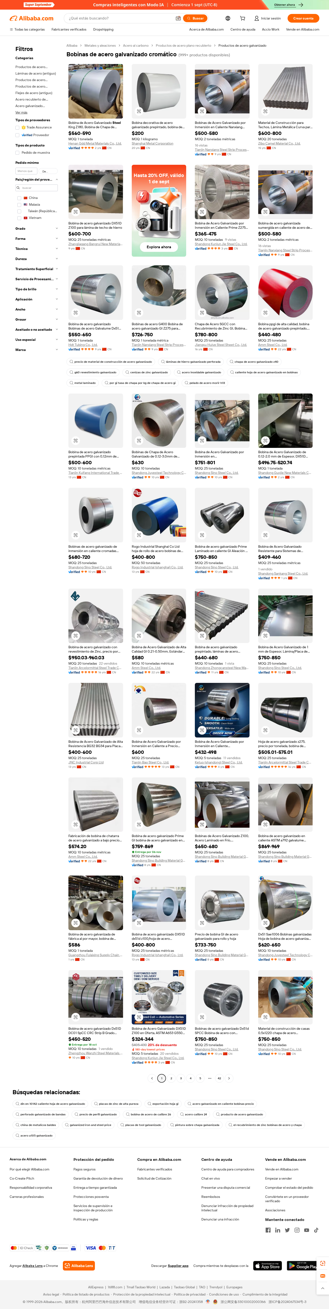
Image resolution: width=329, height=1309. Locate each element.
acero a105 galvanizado (36, 1135)
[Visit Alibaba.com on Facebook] (268, 1230)
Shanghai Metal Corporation (152, 143)
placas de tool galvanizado (143, 1125)
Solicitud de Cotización (154, 1178)
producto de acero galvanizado (242, 1114)
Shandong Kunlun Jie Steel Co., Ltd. (221, 244)
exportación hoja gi (165, 1104)
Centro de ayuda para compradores (227, 1169)
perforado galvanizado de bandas (43, 1114)
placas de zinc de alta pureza (118, 1104)
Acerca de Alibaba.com (28, 1159)
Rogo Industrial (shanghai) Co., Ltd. (157, 567)
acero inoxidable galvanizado (201, 372)
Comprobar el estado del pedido (289, 1187)
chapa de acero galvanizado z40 (256, 361)
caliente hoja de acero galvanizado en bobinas (266, 372)
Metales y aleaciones (100, 45)
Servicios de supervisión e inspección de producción (93, 1208)
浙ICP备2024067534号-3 (287, 1302)
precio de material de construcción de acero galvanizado (113, 361)
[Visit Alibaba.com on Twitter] (287, 1230)
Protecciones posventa (91, 1197)
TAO (202, 1287)
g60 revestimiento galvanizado (95, 372)
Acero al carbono (136, 45)
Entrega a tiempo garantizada (95, 1187)
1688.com (115, 1287)
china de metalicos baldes (38, 1125)
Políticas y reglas (85, 1219)
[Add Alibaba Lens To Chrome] (79, 1266)
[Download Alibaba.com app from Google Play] (303, 1266)
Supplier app (178, 1266)
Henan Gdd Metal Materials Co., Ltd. (95, 143)
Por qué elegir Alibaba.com (29, 1169)
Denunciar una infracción (220, 1219)
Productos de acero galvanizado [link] (242, 45)
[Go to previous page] (152, 1078)
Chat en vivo (210, 1178)
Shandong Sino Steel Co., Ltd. (216, 473)
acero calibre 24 (196, 1114)
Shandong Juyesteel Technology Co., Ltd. (159, 473)
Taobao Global (184, 1287)
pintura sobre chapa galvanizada (197, 1125)
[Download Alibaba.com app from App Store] (267, 1266)
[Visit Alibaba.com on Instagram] (297, 1230)
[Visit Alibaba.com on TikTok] (316, 1230)
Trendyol (215, 1287)
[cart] (243, 19)
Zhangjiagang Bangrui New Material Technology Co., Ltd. (95, 244)
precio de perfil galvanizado (98, 1114)
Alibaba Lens (32, 1266)
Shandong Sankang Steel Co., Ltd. (283, 573)
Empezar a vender (278, 1178)
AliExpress (96, 1287)
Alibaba (71, 45)
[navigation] (37, 562)
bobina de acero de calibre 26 (151, 1114)
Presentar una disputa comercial (225, 1187)
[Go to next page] (229, 1078)
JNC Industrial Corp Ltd (86, 762)
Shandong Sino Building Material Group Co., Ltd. (159, 860)
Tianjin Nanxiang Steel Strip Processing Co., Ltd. (222, 150)
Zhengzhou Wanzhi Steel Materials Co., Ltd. (95, 1053)
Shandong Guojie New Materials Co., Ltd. (285, 473)
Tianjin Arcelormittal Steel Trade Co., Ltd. (95, 668)
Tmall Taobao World (140, 1287)
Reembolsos (210, 1197)
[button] (178, 18)
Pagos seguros (84, 1169)
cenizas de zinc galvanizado (149, 372)
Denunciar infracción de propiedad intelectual (227, 1208)
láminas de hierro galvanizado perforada (193, 361)
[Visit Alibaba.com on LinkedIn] (278, 1230)
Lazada (164, 1287)
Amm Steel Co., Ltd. (272, 345)
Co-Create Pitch (22, 1178)
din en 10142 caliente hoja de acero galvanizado (52, 1104)
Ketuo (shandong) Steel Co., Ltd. (219, 762)
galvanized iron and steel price (90, 1125)
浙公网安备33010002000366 (243, 1302)
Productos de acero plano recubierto (183, 45)
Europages (234, 1287)
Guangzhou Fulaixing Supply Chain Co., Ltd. (95, 955)
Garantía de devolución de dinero (98, 1178)
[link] (322, 1263)
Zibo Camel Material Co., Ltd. (279, 143)
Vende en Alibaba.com (281, 1169)
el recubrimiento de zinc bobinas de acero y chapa (267, 1125)
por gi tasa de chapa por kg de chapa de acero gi (143, 383)
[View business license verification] (208, 1301)
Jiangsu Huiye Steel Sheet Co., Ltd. (221, 345)
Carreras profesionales (27, 1197)
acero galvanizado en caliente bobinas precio (223, 1104)
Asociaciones (275, 1210)
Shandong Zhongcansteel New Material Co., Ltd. (222, 668)
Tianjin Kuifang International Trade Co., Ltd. (95, 473)
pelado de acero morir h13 (207, 383)
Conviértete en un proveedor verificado (287, 1199)
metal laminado (85, 383)
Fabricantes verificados (154, 1169)
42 (219, 1078)
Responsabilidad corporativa (31, 1187)
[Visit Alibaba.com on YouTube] (306, 1230)
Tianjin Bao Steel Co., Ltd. (150, 762)
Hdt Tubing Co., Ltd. (83, 345)
